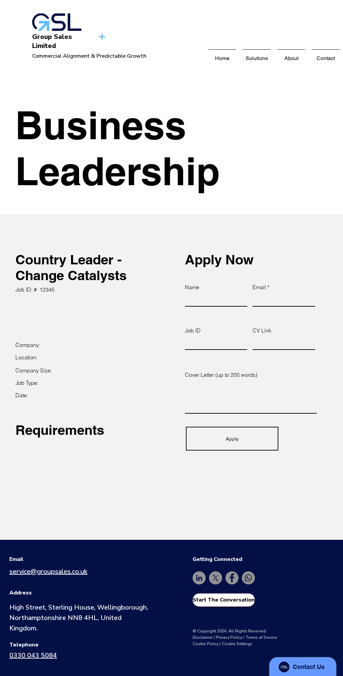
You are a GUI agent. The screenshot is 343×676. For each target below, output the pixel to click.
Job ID (193, 330)
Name (192, 287)
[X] (215, 577)
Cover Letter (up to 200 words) (221, 374)
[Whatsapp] (248, 577)
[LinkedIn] (199, 577)
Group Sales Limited (52, 41)
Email (259, 287)
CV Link (262, 330)
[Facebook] (231, 577)
